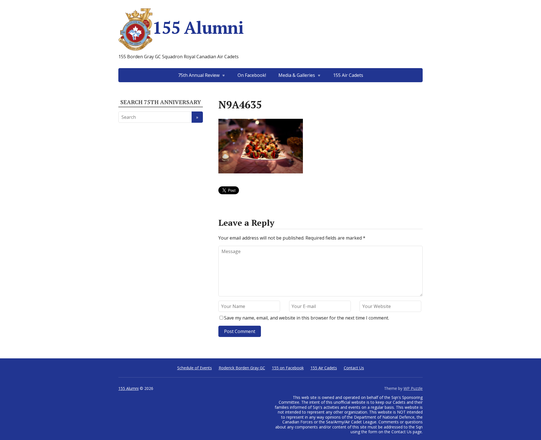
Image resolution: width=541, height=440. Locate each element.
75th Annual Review (198, 75)
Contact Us (354, 367)
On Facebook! (252, 75)
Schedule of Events (194, 367)
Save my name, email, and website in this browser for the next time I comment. (306, 318)
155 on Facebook (288, 367)
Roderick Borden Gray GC (242, 367)
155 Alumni (198, 27)
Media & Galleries (296, 75)
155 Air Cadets (348, 75)
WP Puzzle (413, 388)
